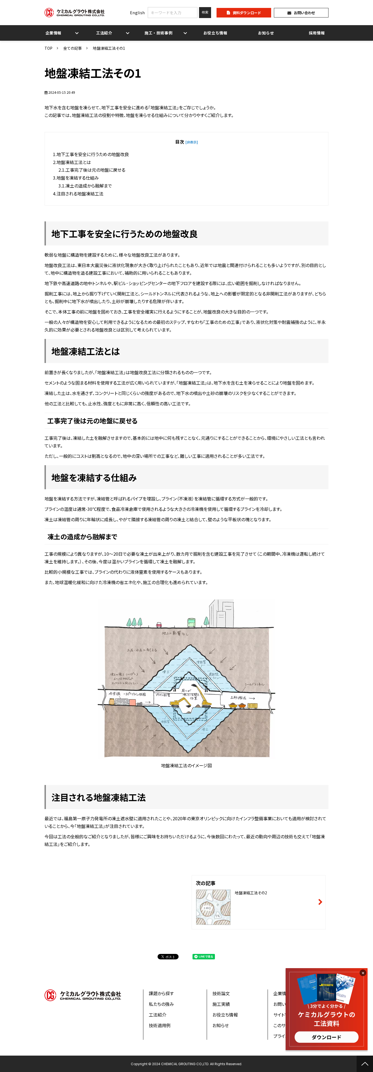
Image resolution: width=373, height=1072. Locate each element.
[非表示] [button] (191, 142)
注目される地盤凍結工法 (80, 193)
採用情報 (317, 33)
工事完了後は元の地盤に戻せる (95, 169)
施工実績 (221, 1004)
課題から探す (161, 993)
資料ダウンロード (247, 12)
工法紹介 (104, 33)
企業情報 (54, 33)
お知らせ (266, 33)
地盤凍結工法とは (74, 162)
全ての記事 (72, 48)
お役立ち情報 (215, 33)
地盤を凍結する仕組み (78, 177)
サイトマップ (284, 1014)
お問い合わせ (304, 12)
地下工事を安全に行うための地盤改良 (93, 154)
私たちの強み (161, 1004)
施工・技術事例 (158, 33)
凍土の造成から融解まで (89, 185)
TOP (48, 48)
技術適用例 (160, 1025)
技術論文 (221, 993)
